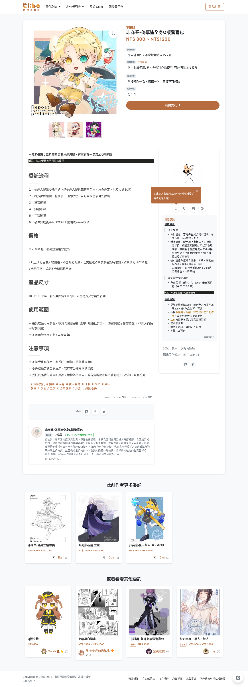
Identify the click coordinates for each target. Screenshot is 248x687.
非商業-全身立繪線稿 (41, 545)
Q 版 (87, 384)
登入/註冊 (214, 6)
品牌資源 (191, 678)
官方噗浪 (163, 678)
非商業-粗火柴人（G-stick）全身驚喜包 (154, 545)
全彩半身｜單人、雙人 (194, 639)
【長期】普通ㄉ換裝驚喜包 (146, 639)
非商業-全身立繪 (89, 545)
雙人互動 (74, 384)
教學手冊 (177, 678)
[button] (238, 677)
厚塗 (97, 384)
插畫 (52, 384)
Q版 (43, 388)
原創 (78, 388)
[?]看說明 (142, 62)
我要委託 (171, 105)
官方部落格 (149, 678)
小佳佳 (59, 434)
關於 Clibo (93, 6)
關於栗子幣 (112, 6)
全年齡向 (65, 388)
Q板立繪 (33, 639)
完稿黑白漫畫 (87, 639)
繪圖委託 (39, 384)
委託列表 (49, 6)
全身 (62, 384)
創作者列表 (70, 6)
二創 (52, 388)
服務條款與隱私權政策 (212, 678)
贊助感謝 (133, 678)
